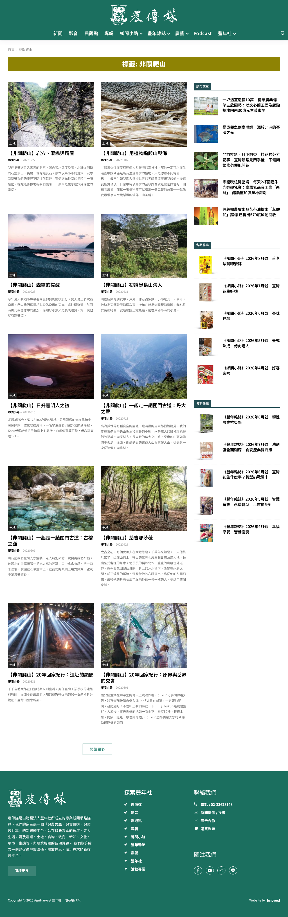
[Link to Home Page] (144, 13)
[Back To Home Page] (51, 798)
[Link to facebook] (198, 870)
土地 (12, 143)
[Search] (283, 33)
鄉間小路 (14, 160)
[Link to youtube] (210, 870)
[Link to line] (233, 870)
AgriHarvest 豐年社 (47, 900)
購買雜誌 (208, 829)
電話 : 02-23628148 (216, 805)
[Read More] (51, 114)
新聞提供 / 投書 (213, 813)
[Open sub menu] (141, 33)
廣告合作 (208, 821)
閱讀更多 (97, 749)
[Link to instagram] (221, 870)
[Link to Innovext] (273, 900)
